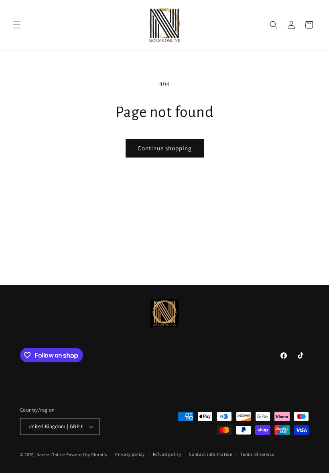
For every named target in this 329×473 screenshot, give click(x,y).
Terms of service (257, 454)
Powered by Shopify (87, 454)
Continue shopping (165, 148)
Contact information (210, 454)
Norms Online (51, 454)
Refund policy (167, 454)
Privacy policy (130, 454)
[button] (17, 25)
